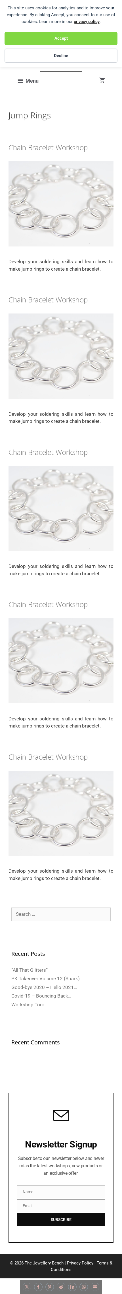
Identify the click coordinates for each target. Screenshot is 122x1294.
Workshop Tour (27, 1004)
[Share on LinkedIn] (72, 1287)
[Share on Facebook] (38, 1287)
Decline (61, 55)
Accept (61, 38)
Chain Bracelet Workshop (48, 147)
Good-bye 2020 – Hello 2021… (44, 987)
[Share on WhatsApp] (83, 1287)
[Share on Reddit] (61, 1287)
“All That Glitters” (29, 970)
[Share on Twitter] (27, 1287)
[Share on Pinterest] (49, 1287)
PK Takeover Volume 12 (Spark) (45, 978)
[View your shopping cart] (102, 80)
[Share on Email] (95, 1287)
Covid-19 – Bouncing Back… (41, 996)
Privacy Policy (80, 1263)
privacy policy (87, 21)
